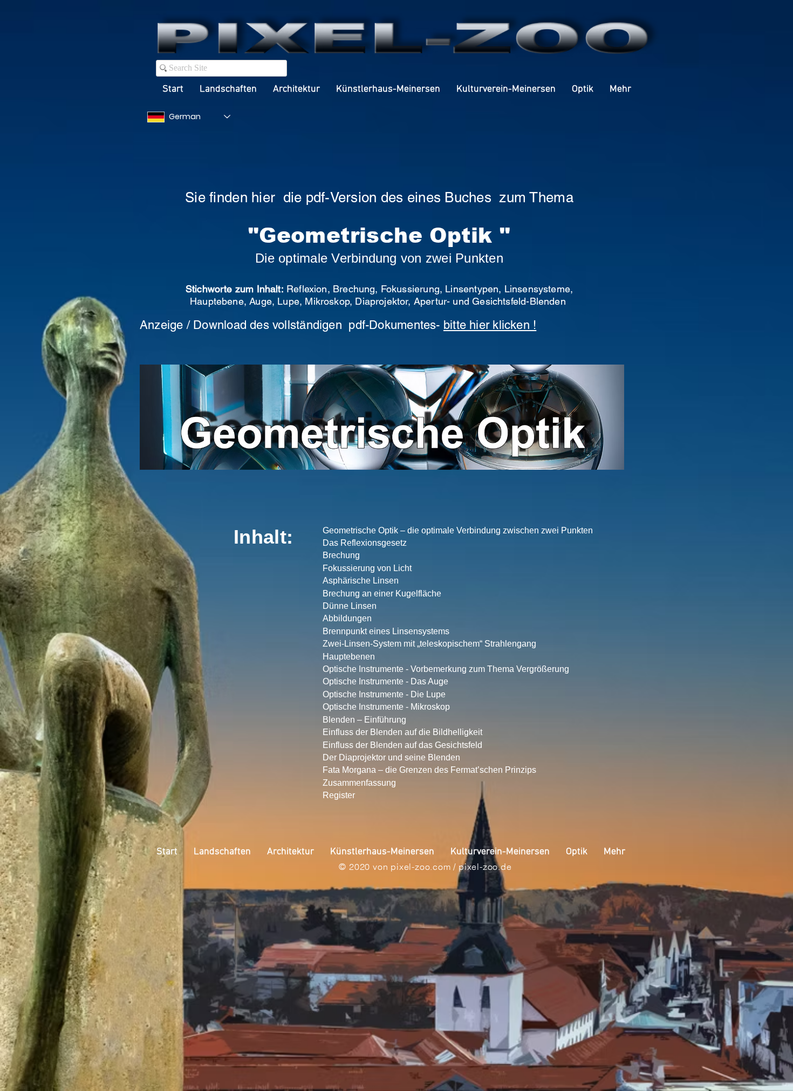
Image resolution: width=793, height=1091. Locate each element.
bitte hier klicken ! (489, 325)
